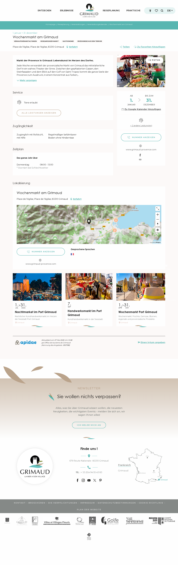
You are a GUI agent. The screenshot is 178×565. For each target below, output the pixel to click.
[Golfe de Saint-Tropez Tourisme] (110, 521)
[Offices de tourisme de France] (89, 536)
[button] (162, 10)
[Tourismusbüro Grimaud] (35, 466)
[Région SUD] (162, 521)
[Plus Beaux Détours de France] (34, 521)
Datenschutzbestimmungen (117, 503)
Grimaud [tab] (123, 470)
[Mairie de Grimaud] (7, 521)
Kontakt (20, 503)
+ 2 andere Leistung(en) (141, 125)
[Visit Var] (135, 521)
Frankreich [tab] (124, 465)
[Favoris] (156, 10)
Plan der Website (89, 509)
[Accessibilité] (150, 10)
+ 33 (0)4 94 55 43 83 (89, 472)
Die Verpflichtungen (62, 503)
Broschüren (36, 503)
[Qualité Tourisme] (80, 521)
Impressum (87, 503)
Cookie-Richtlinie (151, 503)
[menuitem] (44, 10)
